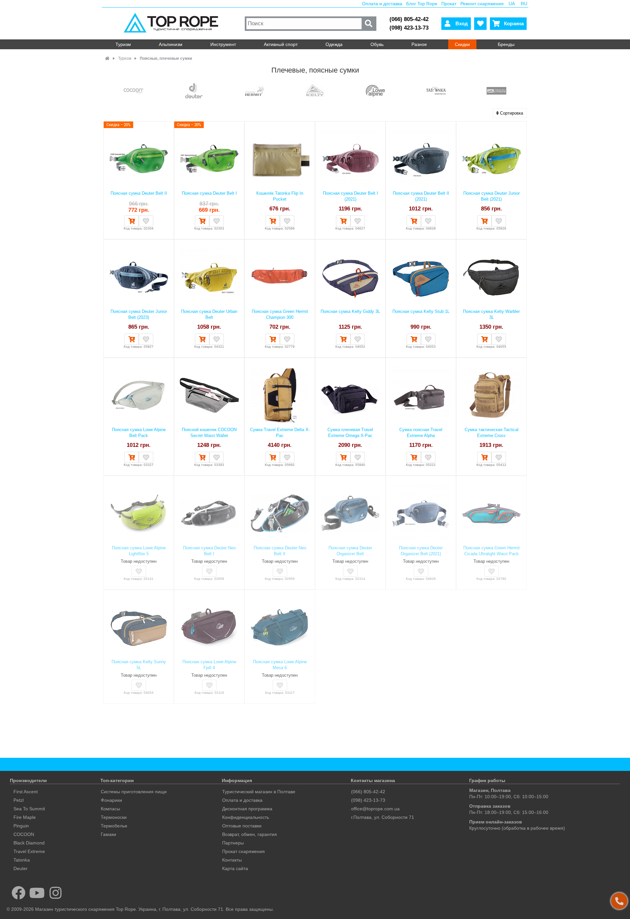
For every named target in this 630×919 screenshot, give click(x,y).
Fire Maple (24, 817)
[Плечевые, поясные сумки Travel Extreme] (496, 91)
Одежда (334, 44)
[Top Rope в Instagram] (55, 893)
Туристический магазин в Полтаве (258, 791)
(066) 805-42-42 (409, 19)
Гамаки (108, 834)
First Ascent (25, 791)
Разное (419, 44)
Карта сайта (235, 868)
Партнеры (233, 842)
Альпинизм (170, 44)
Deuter (20, 868)
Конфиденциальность (245, 817)
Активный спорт (281, 44)
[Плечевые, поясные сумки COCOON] (133, 91)
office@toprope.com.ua (375, 808)
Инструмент (223, 44)
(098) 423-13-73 (409, 28)
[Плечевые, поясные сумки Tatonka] (436, 91)
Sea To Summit (29, 808)
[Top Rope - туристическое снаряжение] (172, 23)
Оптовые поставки (242, 825)
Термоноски (114, 817)
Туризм (123, 44)
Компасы (110, 808)
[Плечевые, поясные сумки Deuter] (194, 91)
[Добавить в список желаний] (146, 221)
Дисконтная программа (247, 808)
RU (524, 3)
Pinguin (21, 825)
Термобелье (114, 825)
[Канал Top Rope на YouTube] (37, 893)
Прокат (448, 3)
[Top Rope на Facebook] (18, 893)
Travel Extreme (29, 851)
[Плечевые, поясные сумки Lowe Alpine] (375, 91)
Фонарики (111, 800)
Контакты (232, 860)
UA (512, 3)
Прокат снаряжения (243, 851)
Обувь (377, 44)
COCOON (23, 834)
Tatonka (21, 860)
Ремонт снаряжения (482, 3)
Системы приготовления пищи (134, 791)
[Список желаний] (480, 23)
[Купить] (131, 221)
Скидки (462, 44)
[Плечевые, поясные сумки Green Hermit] (255, 91)
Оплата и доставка (382, 3)
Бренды (506, 44)
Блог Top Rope (421, 3)
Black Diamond (29, 842)
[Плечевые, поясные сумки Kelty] (315, 91)
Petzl (18, 800)
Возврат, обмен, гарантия (249, 834)
